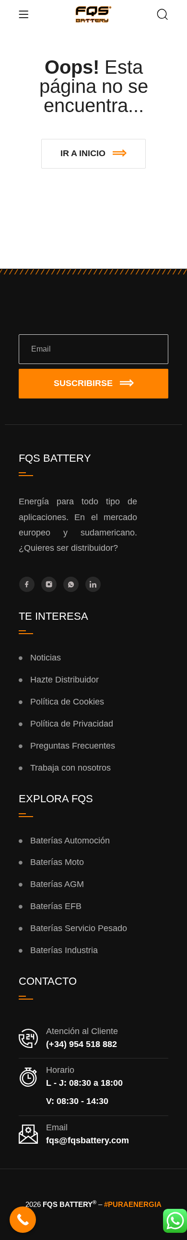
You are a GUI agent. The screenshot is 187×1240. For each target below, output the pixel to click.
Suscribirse (83, 383)
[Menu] (23, 14)
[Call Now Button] (23, 1219)
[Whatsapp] (71, 584)
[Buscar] (162, 15)
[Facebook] (27, 584)
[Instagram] (49, 584)
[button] (93, 154)
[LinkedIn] (93, 584)
